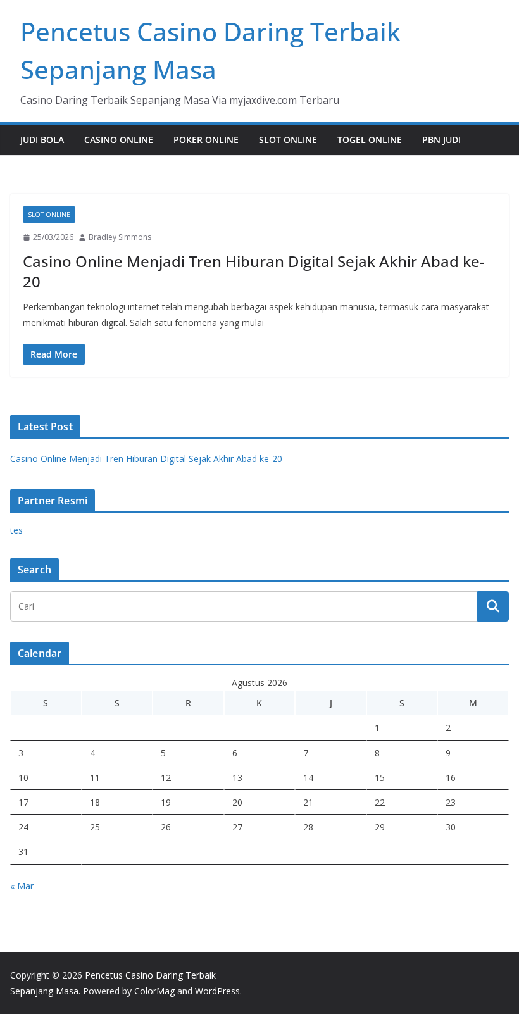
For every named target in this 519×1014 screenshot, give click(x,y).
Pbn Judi (441, 140)
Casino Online (118, 140)
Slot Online (288, 140)
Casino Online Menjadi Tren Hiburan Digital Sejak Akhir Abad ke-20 (254, 271)
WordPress (217, 991)
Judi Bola (42, 140)
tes (16, 530)
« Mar (22, 886)
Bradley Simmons (120, 237)
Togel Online (369, 140)
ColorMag (154, 991)
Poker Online (206, 140)
